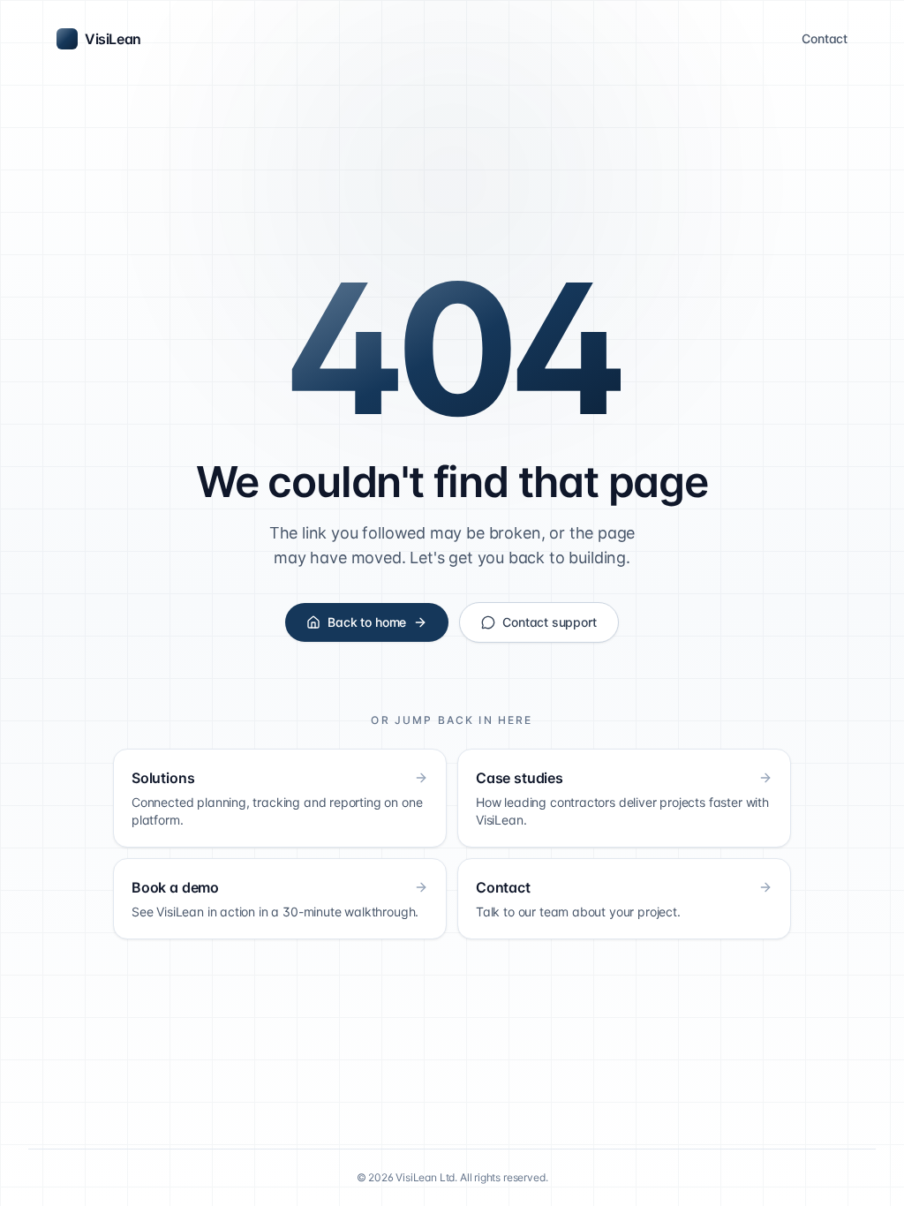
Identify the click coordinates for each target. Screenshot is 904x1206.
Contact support (549, 621)
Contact (825, 38)
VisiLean (113, 39)
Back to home (367, 621)
